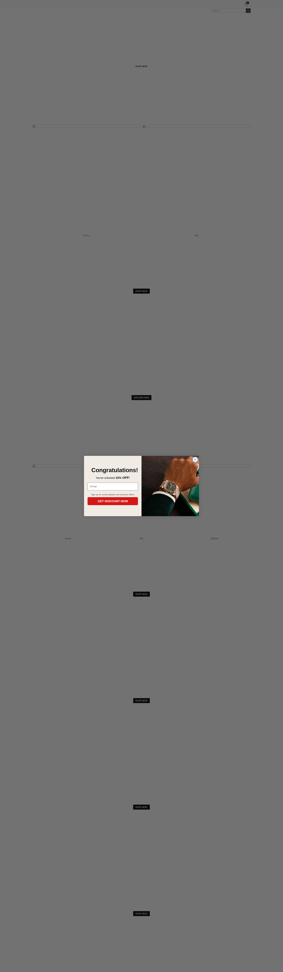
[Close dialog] (195, 459)
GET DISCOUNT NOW (113, 501)
